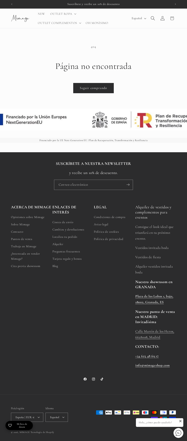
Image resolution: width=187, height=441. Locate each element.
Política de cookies (106, 232)
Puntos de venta (21, 239)
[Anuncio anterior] (12, 4)
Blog (55, 266)
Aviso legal (101, 224)
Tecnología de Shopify (42, 432)
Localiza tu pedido (64, 237)
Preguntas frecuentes (66, 251)
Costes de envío (62, 222)
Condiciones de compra (109, 217)
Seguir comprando (93, 88)
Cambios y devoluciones (68, 229)
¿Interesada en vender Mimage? (25, 256)
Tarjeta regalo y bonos (67, 259)
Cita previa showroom (25, 266)
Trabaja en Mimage (23, 246)
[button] (63, 13)
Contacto (17, 232)
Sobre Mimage (20, 224)
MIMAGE (25, 432)
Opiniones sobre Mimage (28, 217)
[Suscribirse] (128, 185)
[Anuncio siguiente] (175, 4)
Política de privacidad (108, 239)
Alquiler (57, 244)
